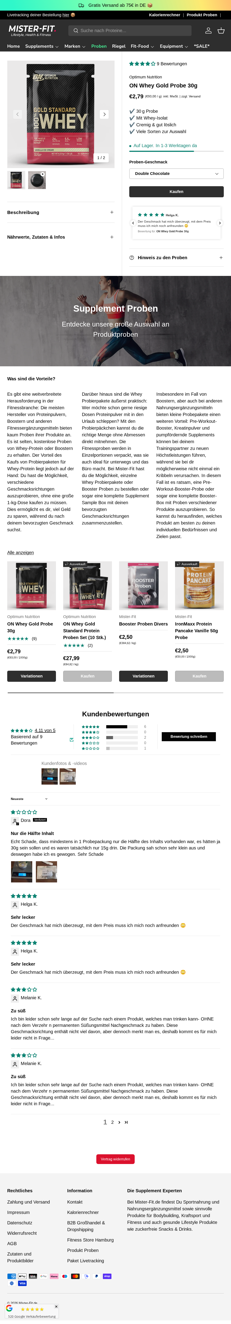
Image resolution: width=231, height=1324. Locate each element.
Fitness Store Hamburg (90, 1239)
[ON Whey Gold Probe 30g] (31, 585)
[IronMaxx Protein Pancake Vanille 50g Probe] (199, 585)
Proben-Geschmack (148, 162)
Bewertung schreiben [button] (189, 736)
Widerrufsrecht (22, 1233)
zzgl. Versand (191, 96)
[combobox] (129, 30)
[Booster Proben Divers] (143, 585)
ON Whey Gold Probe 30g (30, 627)
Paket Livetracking (85, 1260)
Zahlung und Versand (28, 1201)
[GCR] (9, 1308)
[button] (221, 30)
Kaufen (176, 191)
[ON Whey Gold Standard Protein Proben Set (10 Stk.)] (87, 585)
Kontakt (75, 1201)
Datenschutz (19, 1222)
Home (13, 46)
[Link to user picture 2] (46, 872)
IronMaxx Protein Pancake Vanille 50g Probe (196, 630)
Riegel (118, 46)
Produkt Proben (202, 15)
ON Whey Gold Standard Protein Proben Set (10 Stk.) (84, 630)
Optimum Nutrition (145, 77)
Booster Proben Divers (143, 623)
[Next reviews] (220, 223)
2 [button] (112, 1122)
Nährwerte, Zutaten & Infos (36, 237)
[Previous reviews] (133, 223)
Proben (99, 46)
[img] (24, 812)
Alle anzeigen (20, 552)
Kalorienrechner (164, 15)
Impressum (18, 1212)
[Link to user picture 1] (21, 872)
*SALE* (202, 46)
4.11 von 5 (45, 730)
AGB (12, 1243)
